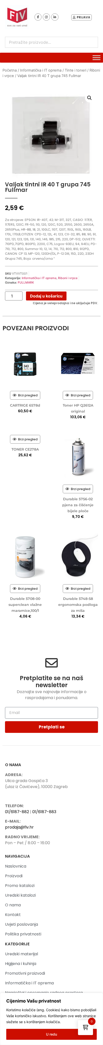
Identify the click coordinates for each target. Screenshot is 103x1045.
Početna (9, 70)
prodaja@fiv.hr (19, 827)
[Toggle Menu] (96, 58)
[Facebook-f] (38, 17)
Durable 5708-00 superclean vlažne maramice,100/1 (25, 604)
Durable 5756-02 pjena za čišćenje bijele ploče (78, 505)
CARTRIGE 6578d (25, 405)
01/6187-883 (44, 812)
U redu (51, 1034)
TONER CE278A (25, 449)
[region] (51, 1019)
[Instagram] (46, 17)
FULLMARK (26, 282)
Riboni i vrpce (68, 278)
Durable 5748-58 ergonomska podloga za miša (78, 604)
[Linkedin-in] (54, 17)
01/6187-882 (17, 812)
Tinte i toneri (75, 70)
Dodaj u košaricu (46, 295)
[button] (89, 97)
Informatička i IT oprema (41, 70)
